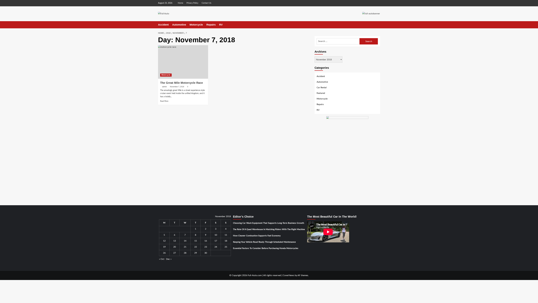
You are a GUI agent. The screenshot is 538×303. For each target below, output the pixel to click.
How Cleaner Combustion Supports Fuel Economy (257, 236)
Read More (164, 101)
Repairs (211, 24)
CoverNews (288, 275)
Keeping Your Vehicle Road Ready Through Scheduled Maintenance (264, 242)
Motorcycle (196, 24)
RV (221, 24)
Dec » (168, 259)
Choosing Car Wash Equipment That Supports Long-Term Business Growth (268, 223)
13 (174, 241)
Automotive (179, 24)
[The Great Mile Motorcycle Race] (183, 62)
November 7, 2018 (177, 87)
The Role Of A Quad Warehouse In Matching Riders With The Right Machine (269, 229)
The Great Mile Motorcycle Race (181, 82)
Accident (163, 24)
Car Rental (322, 88)
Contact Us (206, 3)
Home (180, 3)
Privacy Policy (192, 3)
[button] (378, 24)
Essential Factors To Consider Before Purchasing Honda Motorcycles (265, 248)
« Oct (161, 259)
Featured (321, 93)
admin (164, 87)
